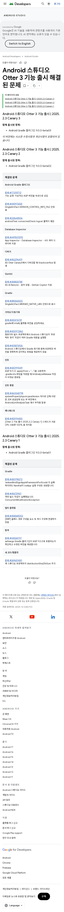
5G (4, 701)
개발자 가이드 (8, 795)
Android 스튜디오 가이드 (14, 790)
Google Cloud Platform (14, 872)
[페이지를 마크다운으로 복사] (34, 85)
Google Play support (12, 833)
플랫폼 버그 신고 (10, 823)
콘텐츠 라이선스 (48, 595)
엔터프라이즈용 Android (13, 638)
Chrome (6, 862)
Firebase (6, 867)
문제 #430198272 (13, 479)
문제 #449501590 (14, 237)
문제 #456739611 (13, 493)
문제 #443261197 (13, 538)
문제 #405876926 (14, 345)
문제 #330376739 (13, 320)
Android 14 (7, 762)
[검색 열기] (43, 4)
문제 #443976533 (13, 203)
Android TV (8, 734)
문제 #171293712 (13, 192)
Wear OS (6, 719)
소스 (4, 648)
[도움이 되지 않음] (25, 62)
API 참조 (6, 800)
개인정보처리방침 (10, 696)
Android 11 (7, 777)
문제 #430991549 (14, 368)
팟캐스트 (6, 663)
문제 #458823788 (13, 281)
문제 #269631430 (13, 560)
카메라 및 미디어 (10, 691)
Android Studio (14, 15)
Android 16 (7, 752)
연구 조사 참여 (9, 838)
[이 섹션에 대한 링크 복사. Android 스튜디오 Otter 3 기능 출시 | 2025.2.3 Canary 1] (23, 441)
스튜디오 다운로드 (10, 805)
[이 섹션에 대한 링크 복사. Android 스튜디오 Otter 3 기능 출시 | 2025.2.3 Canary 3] (23, 118)
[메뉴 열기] (5, 3)
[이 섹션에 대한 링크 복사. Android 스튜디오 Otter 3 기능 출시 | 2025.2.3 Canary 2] (23, 154)
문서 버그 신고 (9, 828)
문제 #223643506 (14, 218)
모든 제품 (6, 877)
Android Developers (11, 56)
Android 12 (7, 772)
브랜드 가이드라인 (41, 889)
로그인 (57, 3)
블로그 (5, 658)
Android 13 (7, 767)
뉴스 (4, 653)
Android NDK (8, 810)
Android (6, 633)
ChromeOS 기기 (10, 724)
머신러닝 (6, 681)
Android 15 (7, 757)
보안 (4, 643)
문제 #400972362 (14, 331)
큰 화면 (5, 714)
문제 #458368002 (14, 516)
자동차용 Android (10, 729)
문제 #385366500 (14, 301)
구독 (43, 896)
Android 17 (7, 747)
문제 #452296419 (13, 259)
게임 (4, 676)
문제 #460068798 (14, 393)
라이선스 (26, 889)
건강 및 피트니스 (10, 686)
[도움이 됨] (20, 62)
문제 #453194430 (14, 418)
